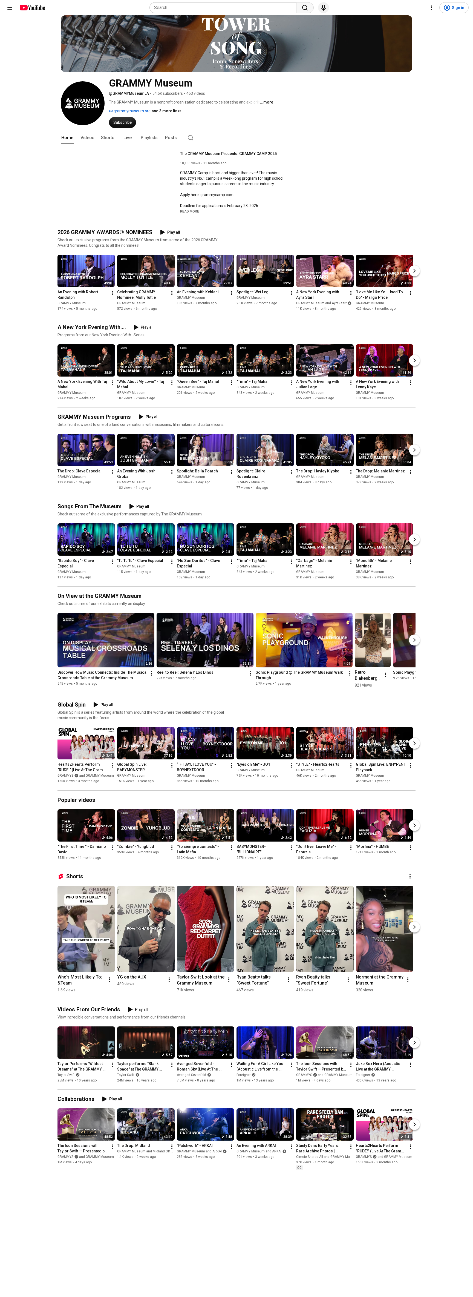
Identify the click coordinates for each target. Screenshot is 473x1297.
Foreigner (243, 1075)
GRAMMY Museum (71, 303)
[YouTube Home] (32, 7)
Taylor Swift (66, 1075)
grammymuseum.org (132, 111)
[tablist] (236, 137)
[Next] (414, 270)
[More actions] (112, 293)
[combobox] (224, 7)
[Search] (305, 7)
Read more (189, 211)
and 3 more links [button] (166, 111)
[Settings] (431, 7)
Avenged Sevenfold (191, 1075)
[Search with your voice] (323, 7)
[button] (189, 211)
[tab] (67, 137)
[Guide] (10, 7)
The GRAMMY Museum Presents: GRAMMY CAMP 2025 (228, 153)
